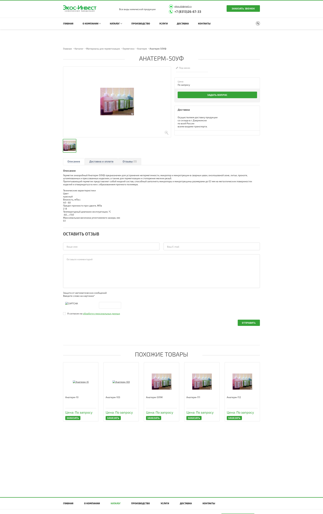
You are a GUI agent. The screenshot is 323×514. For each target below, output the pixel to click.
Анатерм (142, 48)
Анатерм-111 (193, 397)
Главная (68, 23)
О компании (90, 23)
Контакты (204, 23)
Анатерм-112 (234, 397)
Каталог (115, 23)
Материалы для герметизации (103, 48)
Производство (140, 23)
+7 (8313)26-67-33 (187, 11)
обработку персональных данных (101, 313)
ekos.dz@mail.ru (183, 6)
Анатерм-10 (71, 397)
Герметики (128, 48)
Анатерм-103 (113, 397)
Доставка (183, 23)
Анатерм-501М (154, 397)
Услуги (163, 23)
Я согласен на (93, 313)
